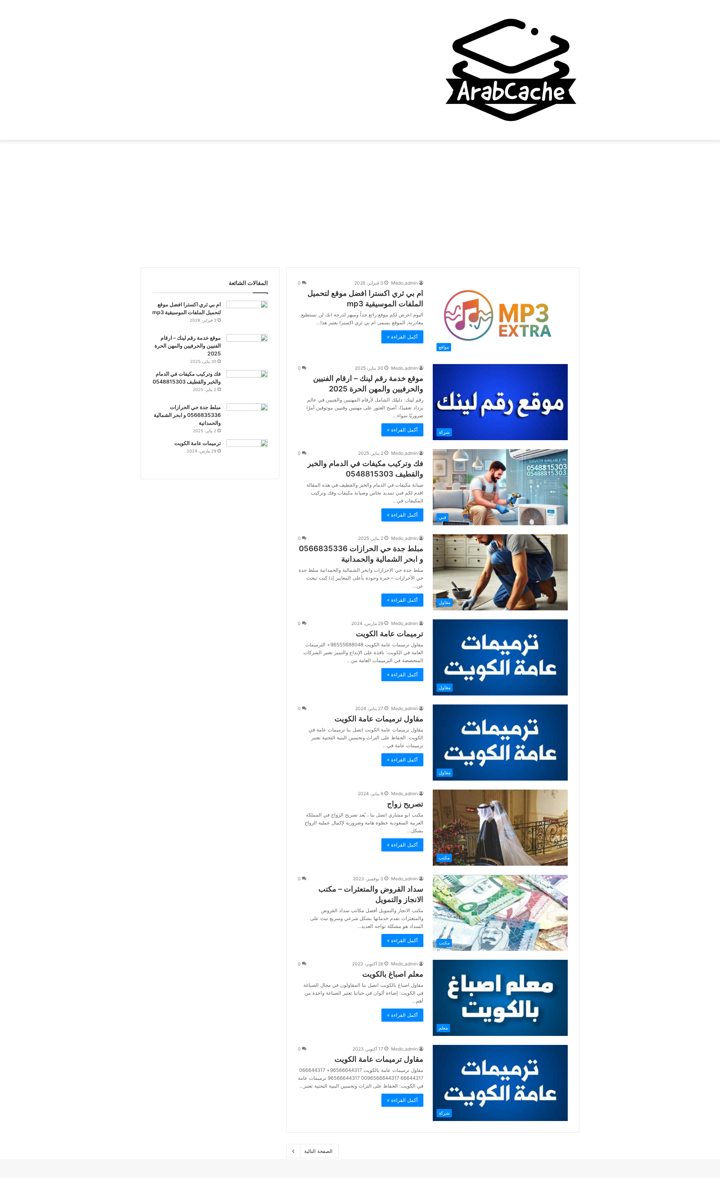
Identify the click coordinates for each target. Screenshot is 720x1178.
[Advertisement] (360, 203)
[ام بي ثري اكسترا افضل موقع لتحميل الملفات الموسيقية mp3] (247, 315)
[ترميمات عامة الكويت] (247, 453)
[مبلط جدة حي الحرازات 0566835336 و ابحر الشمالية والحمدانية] (247, 417)
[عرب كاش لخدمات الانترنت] (510, 70)
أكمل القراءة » (402, 337)
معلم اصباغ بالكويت (392, 974)
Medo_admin (404, 283)
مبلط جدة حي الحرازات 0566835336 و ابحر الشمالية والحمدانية (187, 415)
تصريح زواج (405, 803)
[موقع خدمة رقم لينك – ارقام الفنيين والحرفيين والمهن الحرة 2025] (247, 348)
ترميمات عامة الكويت (389, 633)
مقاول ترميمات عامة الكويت (378, 718)
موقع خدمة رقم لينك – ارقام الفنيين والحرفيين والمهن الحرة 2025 (187, 345)
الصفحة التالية (318, 1151)
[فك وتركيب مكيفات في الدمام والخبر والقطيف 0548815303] (247, 384)
